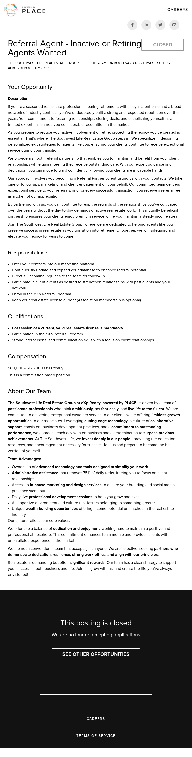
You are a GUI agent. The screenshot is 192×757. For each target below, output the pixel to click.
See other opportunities (96, 654)
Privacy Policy (96, 753)
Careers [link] (178, 10)
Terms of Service (96, 736)
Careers (96, 719)
